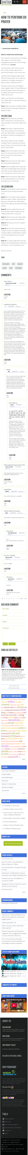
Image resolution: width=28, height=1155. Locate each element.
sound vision (21, 748)
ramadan (5, 746)
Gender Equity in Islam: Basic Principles (14, 818)
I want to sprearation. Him (9, 922)
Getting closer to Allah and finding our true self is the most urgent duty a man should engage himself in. (13, 917)
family (23, 710)
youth (15, 756)
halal (24, 712)
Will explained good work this (14, 465)
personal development (12, 738)
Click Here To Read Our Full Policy (11, 1049)
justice (22, 720)
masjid (17, 722)
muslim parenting (12, 728)
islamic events (4, 720)
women (6, 757)
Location (4, 615)
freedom (11, 712)
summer (15, 751)
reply (5, 298)
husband (11, 717)
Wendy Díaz (5, 781)
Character (4, 701)
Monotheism (12, 725)
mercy (3, 725)
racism (23, 744)
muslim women (21, 730)
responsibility (15, 746)
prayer (20, 264)
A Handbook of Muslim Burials (12, 828)
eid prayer (6, 264)
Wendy (23, 754)
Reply (8, 369)
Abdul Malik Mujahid (7, 777)
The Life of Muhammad (10, 822)
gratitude (19, 713)
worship (10, 757)
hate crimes (8, 715)
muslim (17, 725)
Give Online (7, 1122)
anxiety (23, 699)
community (5, 704)
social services (13, 749)
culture (18, 705)
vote (18, 754)
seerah (2, 749)
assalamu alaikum (10, 304)
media (21, 722)
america (19, 699)
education (20, 707)
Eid (4, 12)
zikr (19, 757)
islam (24, 717)
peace (3, 738)
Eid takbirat (13, 403)
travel (9, 754)
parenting (12, 736)
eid (13, 264)
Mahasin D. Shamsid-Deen (9, 784)
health (14, 715)
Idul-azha (9, 531)
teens (24, 751)
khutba (2, 723)
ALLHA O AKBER (9, 555)
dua (16, 707)
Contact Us (7, 1130)
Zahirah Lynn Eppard (7, 787)
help (18, 715)
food (6, 712)
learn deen (8, 281)
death (2, 707)
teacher (20, 751)
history (6, 717)
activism (6, 699)
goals (15, 713)
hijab (2, 718)
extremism (17, 710)
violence (14, 754)
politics (17, 741)
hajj (22, 713)
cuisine (15, 705)
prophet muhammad (6, 744)
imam (15, 717)
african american (13, 699)
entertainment (9, 710)
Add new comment (6, 251)
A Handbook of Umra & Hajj (11, 806)
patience (23, 736)
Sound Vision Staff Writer (10, 48)
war (20, 754)
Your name (5, 609)
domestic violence (9, 707)
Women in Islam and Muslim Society (13, 825)
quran (19, 743)
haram (3, 715)
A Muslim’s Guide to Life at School (13, 809)
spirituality (5, 751)
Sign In (6, 1133)
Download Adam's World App (12, 1127)
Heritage (21, 715)
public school (14, 744)
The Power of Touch (7, 859)
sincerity (7, 748)
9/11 (2, 699)
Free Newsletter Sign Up (11, 1124)
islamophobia (14, 720)
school (24, 746)
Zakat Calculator (9, 1119)
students (11, 751)
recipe (10, 746)
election (3, 710)
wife (2, 756)
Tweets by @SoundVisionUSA (9, 903)
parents (18, 736)
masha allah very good (12, 511)
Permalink (7, 284)
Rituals (20, 746)
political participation (10, 741)
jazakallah (7, 489)
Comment (5, 628)
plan (21, 738)
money (7, 725)
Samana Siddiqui (6, 774)
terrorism (4, 754)
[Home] (6, 2)
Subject (4, 621)
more (24, 793)
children (11, 701)
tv (11, 754)
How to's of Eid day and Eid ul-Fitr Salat (13, 670)
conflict (11, 705)
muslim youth (15, 733)
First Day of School (7, 889)
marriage (10, 722)
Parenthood (4, 736)
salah (4, 268)
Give (24, 1)
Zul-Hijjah (18, 268)
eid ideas (13, 64)
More (23, 759)
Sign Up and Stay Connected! (13, 843)
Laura (6, 723)
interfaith (20, 718)
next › (21, 598)
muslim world (5, 733)
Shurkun (9, 577)
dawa (22, 704)
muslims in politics (11, 731)
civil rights (18, 701)
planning (3, 741)
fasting (3, 712)
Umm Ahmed (5, 790)
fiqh (11, 268)
